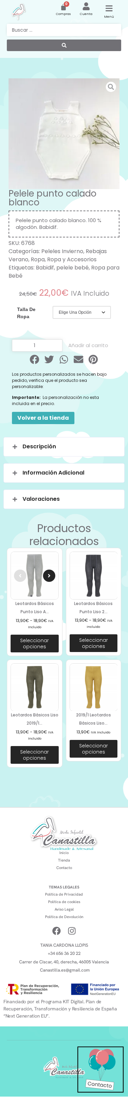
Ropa (38, 259)
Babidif (45, 268)
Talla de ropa (26, 313)
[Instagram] (72, 931)
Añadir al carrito (88, 345)
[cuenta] (86, 6)
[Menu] (109, 8)
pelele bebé (72, 268)
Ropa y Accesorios (72, 259)
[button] (34, 359)
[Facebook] (56, 931)
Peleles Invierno (62, 251)
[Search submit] (64, 45)
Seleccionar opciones (34, 643)
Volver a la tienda (43, 418)
